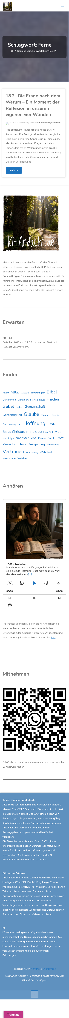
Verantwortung (15, 444)
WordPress (49, 968)
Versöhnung (53, 444)
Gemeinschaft (35, 406)
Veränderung (31, 452)
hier (53, 637)
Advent (6, 393)
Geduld (19, 407)
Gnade (55, 415)
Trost (60, 438)
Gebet (8, 406)
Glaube (31, 414)
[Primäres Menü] (62, 6)
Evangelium (23, 399)
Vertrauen (13, 451)
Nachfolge (8, 438)
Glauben (45, 415)
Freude (42, 400)
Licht (28, 432)
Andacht (25, 393)
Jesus (52, 424)
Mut (57, 431)
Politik (51, 438)
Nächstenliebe (26, 438)
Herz (20, 424)
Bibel (52, 392)
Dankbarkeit (9, 399)
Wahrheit (46, 452)
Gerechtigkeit (12, 415)
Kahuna (35, 968)
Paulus (42, 438)
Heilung (12, 424)
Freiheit (34, 399)
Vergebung (37, 444)
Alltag (15, 392)
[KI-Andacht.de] (7, 6)
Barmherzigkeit (37, 392)
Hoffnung (34, 423)
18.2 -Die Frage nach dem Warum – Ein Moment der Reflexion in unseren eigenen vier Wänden (33, 105)
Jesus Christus (14, 431)
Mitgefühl (48, 432)
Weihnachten (9, 458)
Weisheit (22, 458)
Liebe (37, 431)
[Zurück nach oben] (34, 994)
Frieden (53, 399)
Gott (5, 424)
